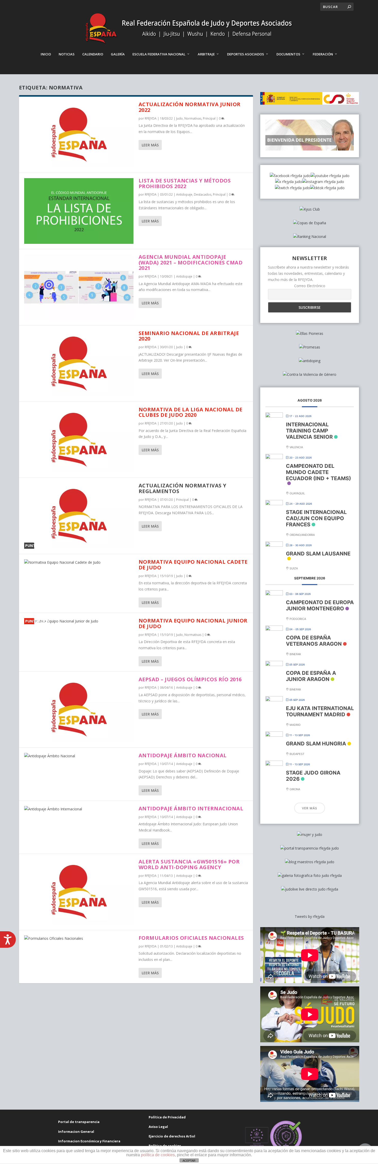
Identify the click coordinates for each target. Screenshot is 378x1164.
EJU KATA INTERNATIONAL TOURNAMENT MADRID (320, 711)
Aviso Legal (158, 1126)
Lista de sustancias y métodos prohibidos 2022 (185, 183)
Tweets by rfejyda (310, 916)
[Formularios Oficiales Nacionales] (78, 938)
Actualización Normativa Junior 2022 (190, 107)
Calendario (92, 54)
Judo (179, 118)
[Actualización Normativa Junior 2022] (78, 135)
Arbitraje (206, 54)
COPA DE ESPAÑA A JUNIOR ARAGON (311, 676)
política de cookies (158, 1155)
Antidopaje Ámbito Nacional (183, 755)
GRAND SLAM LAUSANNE (318, 554)
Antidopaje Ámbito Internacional (191, 808)
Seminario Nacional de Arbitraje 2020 (189, 336)
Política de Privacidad (167, 1117)
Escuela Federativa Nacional (158, 54)
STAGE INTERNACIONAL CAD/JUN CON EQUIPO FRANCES (316, 518)
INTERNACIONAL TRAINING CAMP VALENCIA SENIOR (309, 430)
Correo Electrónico (309, 285)
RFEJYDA (151, 118)
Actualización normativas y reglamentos (183, 488)
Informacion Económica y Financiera (89, 1141)
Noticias (67, 54)
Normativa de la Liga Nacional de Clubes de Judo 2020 (190, 412)
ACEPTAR (189, 1160)
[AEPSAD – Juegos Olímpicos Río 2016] (78, 710)
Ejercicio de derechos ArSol (172, 1136)
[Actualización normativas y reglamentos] (78, 516)
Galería (118, 54)
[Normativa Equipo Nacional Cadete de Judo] (78, 562)
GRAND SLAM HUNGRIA (316, 744)
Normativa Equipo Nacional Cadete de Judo (193, 564)
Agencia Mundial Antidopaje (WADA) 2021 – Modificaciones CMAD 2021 (191, 262)
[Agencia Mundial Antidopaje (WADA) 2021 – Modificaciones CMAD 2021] (78, 287)
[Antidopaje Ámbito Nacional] (78, 756)
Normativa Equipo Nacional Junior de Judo (193, 623)
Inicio (46, 54)
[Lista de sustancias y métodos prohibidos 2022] (78, 211)
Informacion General (76, 1131)
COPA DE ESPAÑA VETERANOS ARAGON (314, 641)
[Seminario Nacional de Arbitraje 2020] (78, 363)
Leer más (150, 145)
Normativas (192, 118)
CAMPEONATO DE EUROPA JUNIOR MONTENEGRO (320, 605)
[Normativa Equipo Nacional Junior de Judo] (78, 621)
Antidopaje (184, 194)
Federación (323, 54)
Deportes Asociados (245, 54)
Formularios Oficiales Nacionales (191, 937)
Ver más (309, 808)
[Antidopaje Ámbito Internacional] (78, 809)
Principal (209, 118)
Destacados (202, 194)
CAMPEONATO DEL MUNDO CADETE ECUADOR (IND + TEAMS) (318, 472)
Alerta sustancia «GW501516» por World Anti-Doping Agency (189, 864)
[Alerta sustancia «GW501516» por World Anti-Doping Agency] (78, 892)
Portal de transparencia (79, 1121)
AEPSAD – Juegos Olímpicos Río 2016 (190, 679)
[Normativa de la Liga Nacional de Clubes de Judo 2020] (78, 440)
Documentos (288, 54)
